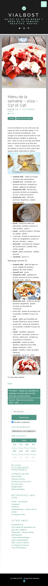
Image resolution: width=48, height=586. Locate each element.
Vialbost (24, 15)
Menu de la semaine (24, 118)
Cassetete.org (17, 525)
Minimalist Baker (18, 489)
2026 (24, 440)
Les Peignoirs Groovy (20, 545)
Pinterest (15, 507)
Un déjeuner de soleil (20, 474)
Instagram (16, 504)
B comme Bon (17, 484)
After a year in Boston (20, 543)
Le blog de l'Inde (18, 514)
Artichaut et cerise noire (21, 481)
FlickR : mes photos (20, 502)
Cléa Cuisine (17, 476)
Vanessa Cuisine (18, 479)
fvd (12, 113)
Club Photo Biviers (19, 548)
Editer (10, 384)
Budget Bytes (17, 487)
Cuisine (11, 118)
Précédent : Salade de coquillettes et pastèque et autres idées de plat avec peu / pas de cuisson (24, 393)
